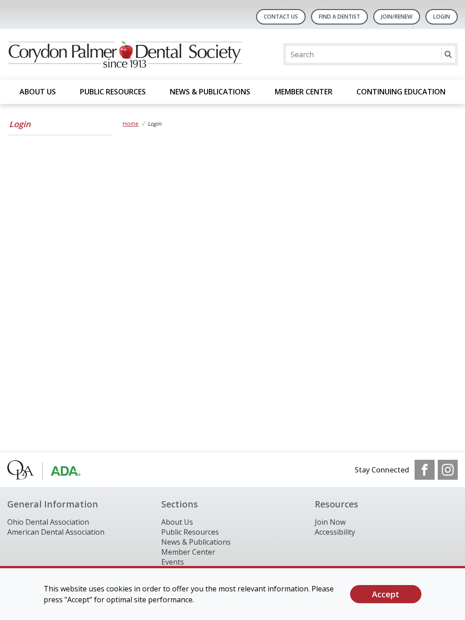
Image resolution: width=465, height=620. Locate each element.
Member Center (303, 92)
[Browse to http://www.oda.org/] (53, 470)
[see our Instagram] (448, 470)
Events (172, 562)
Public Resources (113, 92)
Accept (385, 594)
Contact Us (281, 16)
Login (19, 123)
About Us (38, 92)
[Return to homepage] (124, 54)
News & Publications (210, 92)
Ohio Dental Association (48, 522)
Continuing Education (400, 92)
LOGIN (441, 16)
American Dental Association (55, 532)
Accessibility (335, 532)
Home (131, 124)
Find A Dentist (339, 16)
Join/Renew (396, 16)
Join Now (330, 522)
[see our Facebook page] (425, 470)
